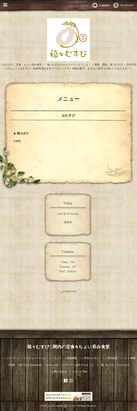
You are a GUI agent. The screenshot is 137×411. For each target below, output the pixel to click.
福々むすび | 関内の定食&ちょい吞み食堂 (68, 346)
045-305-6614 (127, 5)
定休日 (68, 222)
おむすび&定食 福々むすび (61, 406)
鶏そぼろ (23, 133)
